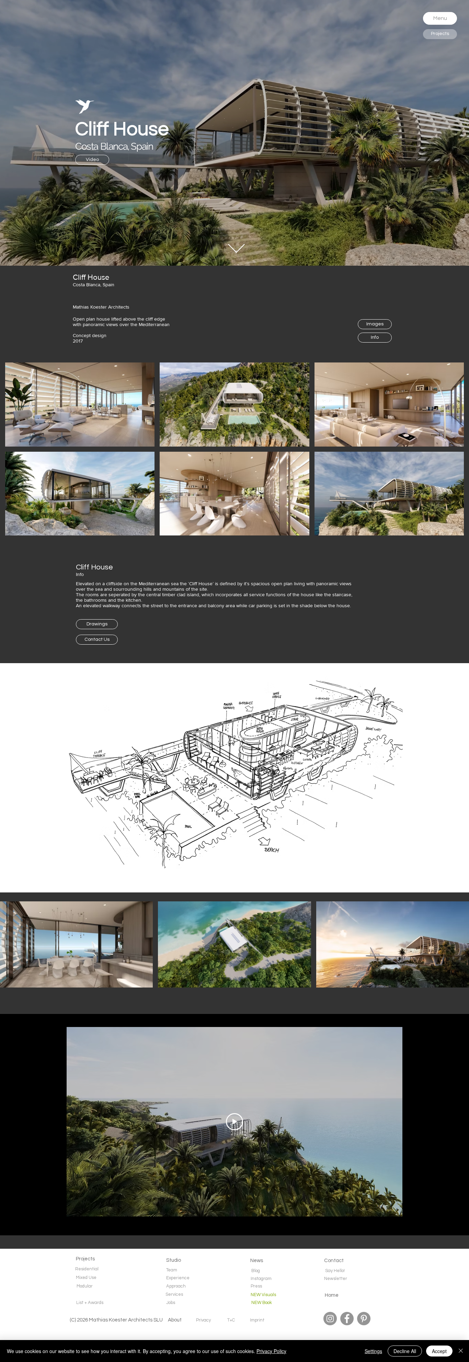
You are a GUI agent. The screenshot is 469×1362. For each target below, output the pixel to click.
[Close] (461, 1351)
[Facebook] (347, 1318)
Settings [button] (373, 1351)
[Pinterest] (363, 1318)
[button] (440, 18)
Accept (439, 1351)
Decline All (404, 1351)
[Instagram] (330, 1318)
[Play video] (234, 1121)
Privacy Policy (271, 1351)
